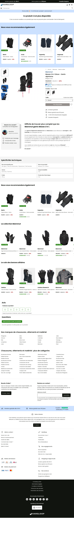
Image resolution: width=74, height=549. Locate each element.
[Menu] (1, 8)
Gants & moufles (61, 69)
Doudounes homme (6, 360)
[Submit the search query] (72, 8)
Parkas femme (4, 356)
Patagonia (3, 336)
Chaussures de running (25, 364)
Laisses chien (59, 362)
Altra (20, 336)
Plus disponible (57, 104)
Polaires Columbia (42, 366)
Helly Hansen (22, 342)
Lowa (2, 344)
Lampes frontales (5, 370)
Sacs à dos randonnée (25, 356)
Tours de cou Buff (60, 368)
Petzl (57, 344)
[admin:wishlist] (71, 104)
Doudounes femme (6, 354)
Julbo (57, 336)
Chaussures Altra (60, 366)
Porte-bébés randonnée (25, 372)
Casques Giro (59, 356)
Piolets (21, 358)
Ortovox (3, 338)
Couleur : (51, 88)
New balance (59, 338)
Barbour (21, 344)
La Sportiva (4, 342)
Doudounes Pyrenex (43, 362)
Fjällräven (40, 336)
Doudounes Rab (60, 358)
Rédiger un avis (49, 78)
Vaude (39, 342)
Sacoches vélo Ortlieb (61, 364)
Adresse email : (41, 392)
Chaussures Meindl (42, 370)
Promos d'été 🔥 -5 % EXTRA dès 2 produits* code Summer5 (37, 11)
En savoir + (28, 148)
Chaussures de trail (24, 362)
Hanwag (58, 340)
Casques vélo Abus (61, 370)
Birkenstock (59, 342)
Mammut (49, 72)
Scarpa (39, 340)
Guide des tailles (68, 97)
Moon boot (22, 340)
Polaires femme (5, 358)
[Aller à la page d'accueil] (46, 69)
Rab (2, 340)
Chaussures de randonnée (26, 360)
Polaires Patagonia (42, 360)
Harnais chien (59, 360)
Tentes (2, 366)
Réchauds (21, 354)
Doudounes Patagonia (61, 372)
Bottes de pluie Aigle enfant (44, 358)
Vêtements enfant (42, 354)
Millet (20, 338)
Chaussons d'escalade (25, 366)
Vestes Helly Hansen (43, 364)
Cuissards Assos (60, 354)
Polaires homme (5, 364)
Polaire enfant (41, 356)
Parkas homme (5, 362)
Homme (49, 69)
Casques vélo (22, 370)
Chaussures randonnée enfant (27, 368)
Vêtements (54, 69)
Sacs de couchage (6, 372)
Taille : (47, 97)
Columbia (40, 338)
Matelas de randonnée (6, 368)
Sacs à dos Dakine (42, 372)
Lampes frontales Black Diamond (46, 368)
